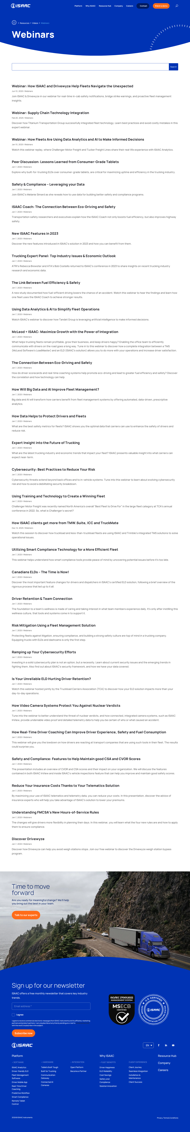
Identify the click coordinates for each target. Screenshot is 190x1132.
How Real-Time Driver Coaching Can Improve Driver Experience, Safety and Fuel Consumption (89, 732)
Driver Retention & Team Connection (42, 598)
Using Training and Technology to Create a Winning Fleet (58, 496)
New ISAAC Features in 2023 (35, 233)
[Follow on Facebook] (158, 1045)
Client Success (135, 1082)
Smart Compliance (20, 1097)
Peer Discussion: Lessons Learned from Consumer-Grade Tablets (65, 161)
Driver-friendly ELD (20, 1071)
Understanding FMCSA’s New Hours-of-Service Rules (55, 812)
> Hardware (47, 1062)
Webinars (28, 91)
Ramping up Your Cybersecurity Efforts (44, 652)
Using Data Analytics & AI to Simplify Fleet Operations (55, 309)
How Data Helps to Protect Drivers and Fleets (49, 416)
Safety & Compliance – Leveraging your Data (48, 184)
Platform (78, 6)
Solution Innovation (108, 1086)
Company (118, 6)
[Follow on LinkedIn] (166, 1045)
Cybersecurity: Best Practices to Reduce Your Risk (53, 469)
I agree (20, 1014)
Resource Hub (105, 6)
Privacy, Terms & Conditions (167, 1118)
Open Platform (76, 1067)
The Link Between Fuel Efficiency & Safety (46, 282)
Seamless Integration (138, 1071)
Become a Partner (78, 1071)
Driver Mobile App (19, 1082)
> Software (18, 1062)
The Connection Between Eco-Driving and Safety (52, 362)
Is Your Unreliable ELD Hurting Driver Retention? (51, 678)
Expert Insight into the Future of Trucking (46, 442)
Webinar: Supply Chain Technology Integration (50, 112)
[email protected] (82, 1023)
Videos (35, 23)
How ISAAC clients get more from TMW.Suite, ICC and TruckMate (65, 522)
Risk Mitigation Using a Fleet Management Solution (54, 625)
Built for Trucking (48, 1071)
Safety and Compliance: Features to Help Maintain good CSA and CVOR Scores (76, 758)
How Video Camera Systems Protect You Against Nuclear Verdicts (66, 705)
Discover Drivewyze (28, 838)
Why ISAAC (91, 6)
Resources (24, 23)
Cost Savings (105, 1075)
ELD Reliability (106, 1071)
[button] (148, 1045)
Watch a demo (161, 6)
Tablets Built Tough (49, 1067)
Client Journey (135, 1067)
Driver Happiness (107, 1067)
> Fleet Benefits (108, 1062)
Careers (129, 6)
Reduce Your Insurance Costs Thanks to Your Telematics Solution (65, 785)
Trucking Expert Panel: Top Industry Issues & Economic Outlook (64, 255)
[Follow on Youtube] (173, 1045)
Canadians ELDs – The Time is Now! (40, 572)
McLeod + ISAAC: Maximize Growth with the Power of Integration (65, 331)
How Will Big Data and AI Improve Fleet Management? (55, 389)
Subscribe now (23, 1033)
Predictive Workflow (21, 1093)
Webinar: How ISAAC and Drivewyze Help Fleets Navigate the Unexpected (72, 86)
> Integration (77, 1062)
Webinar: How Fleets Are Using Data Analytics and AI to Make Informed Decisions (78, 139)
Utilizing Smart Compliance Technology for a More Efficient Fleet (65, 549)
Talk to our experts (26, 915)
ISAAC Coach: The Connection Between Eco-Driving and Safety (63, 206)
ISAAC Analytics (19, 1067)
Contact (143, 6)
